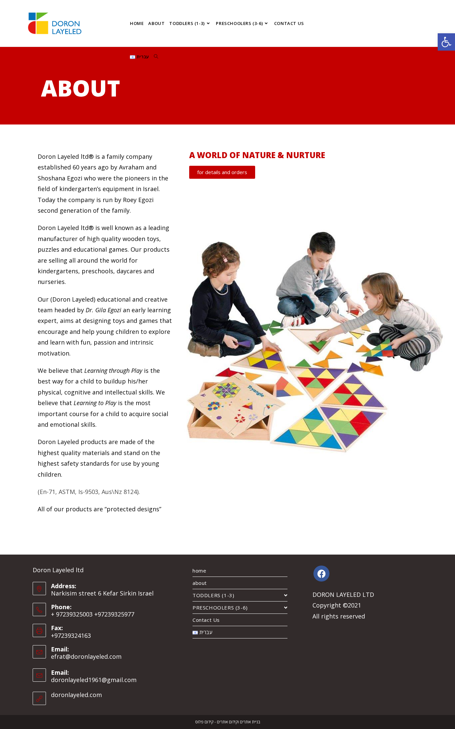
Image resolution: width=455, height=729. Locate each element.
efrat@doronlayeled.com (86, 656)
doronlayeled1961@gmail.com (94, 680)
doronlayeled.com (76, 695)
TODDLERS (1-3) (213, 595)
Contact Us (206, 619)
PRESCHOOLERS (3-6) (220, 607)
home (199, 570)
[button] (446, 42)
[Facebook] (321, 574)
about (200, 583)
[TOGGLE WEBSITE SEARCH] (156, 56)
